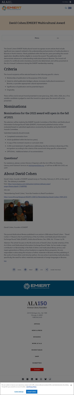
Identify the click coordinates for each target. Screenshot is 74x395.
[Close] (71, 385)
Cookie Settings (18, 391)
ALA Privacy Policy (31, 387)
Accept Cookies (31, 391)
